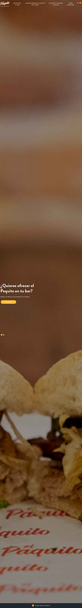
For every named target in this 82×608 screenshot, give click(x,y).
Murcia (7, 316)
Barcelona (8, 299)
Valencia (21, 325)
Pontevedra (8, 321)
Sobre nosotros (70, 4)
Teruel (24, 321)
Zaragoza (8, 329)
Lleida (7, 312)
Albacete (7, 295)
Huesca (22, 308)
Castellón (8, 303)
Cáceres (23, 299)
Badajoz (22, 295)
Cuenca (7, 308)
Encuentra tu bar (17, 4)
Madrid (21, 312)
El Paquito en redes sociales (56, 4)
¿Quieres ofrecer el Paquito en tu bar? (35, 4)
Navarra (21, 316)
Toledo (7, 325)
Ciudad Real (24, 303)
